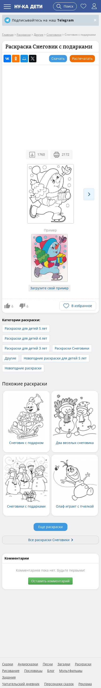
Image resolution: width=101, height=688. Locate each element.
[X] (32, 58)
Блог (50, 670)
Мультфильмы (70, 670)
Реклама (85, 684)
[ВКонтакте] (7, 58)
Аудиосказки (28, 664)
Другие (10, 358)
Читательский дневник (20, 684)
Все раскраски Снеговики (49, 540)
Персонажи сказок (59, 684)
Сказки (7, 664)
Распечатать (82, 58)
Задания (9, 677)
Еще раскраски (50, 527)
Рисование (10, 670)
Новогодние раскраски (23, 368)
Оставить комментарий (50, 581)
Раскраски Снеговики (72, 348)
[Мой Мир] (24, 58)
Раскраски (83, 664)
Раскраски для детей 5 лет (26, 328)
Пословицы (33, 670)
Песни (48, 664)
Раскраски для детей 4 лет (26, 338)
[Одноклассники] (15, 58)
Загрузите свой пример (49, 288)
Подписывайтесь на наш (43, 20)
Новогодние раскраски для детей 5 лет (55, 358)
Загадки (64, 664)
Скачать (58, 58)
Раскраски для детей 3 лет (26, 348)
